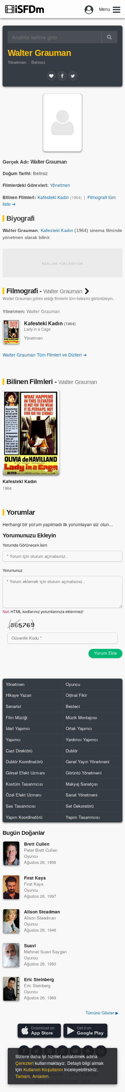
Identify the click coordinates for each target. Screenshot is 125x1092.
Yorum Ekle (105, 653)
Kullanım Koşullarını (43, 1069)
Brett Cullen (36, 844)
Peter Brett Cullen (40, 850)
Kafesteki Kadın (53, 197)
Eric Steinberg (39, 979)
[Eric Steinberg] (11, 989)
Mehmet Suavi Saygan (45, 952)
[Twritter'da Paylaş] (72, 75)
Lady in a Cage (37, 329)
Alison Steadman (42, 912)
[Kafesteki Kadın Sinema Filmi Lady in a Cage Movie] (31, 432)
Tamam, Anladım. (32, 1076)
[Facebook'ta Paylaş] (61, 75)
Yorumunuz (12, 570)
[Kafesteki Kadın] (11, 332)
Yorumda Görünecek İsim (25, 545)
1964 (7, 488)
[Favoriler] (51, 75)
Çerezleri (24, 1063)
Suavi (30, 945)
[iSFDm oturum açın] (89, 9)
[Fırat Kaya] (11, 887)
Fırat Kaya (35, 878)
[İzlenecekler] (46, 470)
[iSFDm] (24, 9)
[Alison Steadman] (11, 921)
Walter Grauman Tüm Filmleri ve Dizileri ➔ (45, 354)
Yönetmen (17, 62)
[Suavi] (11, 955)
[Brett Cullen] (11, 853)
